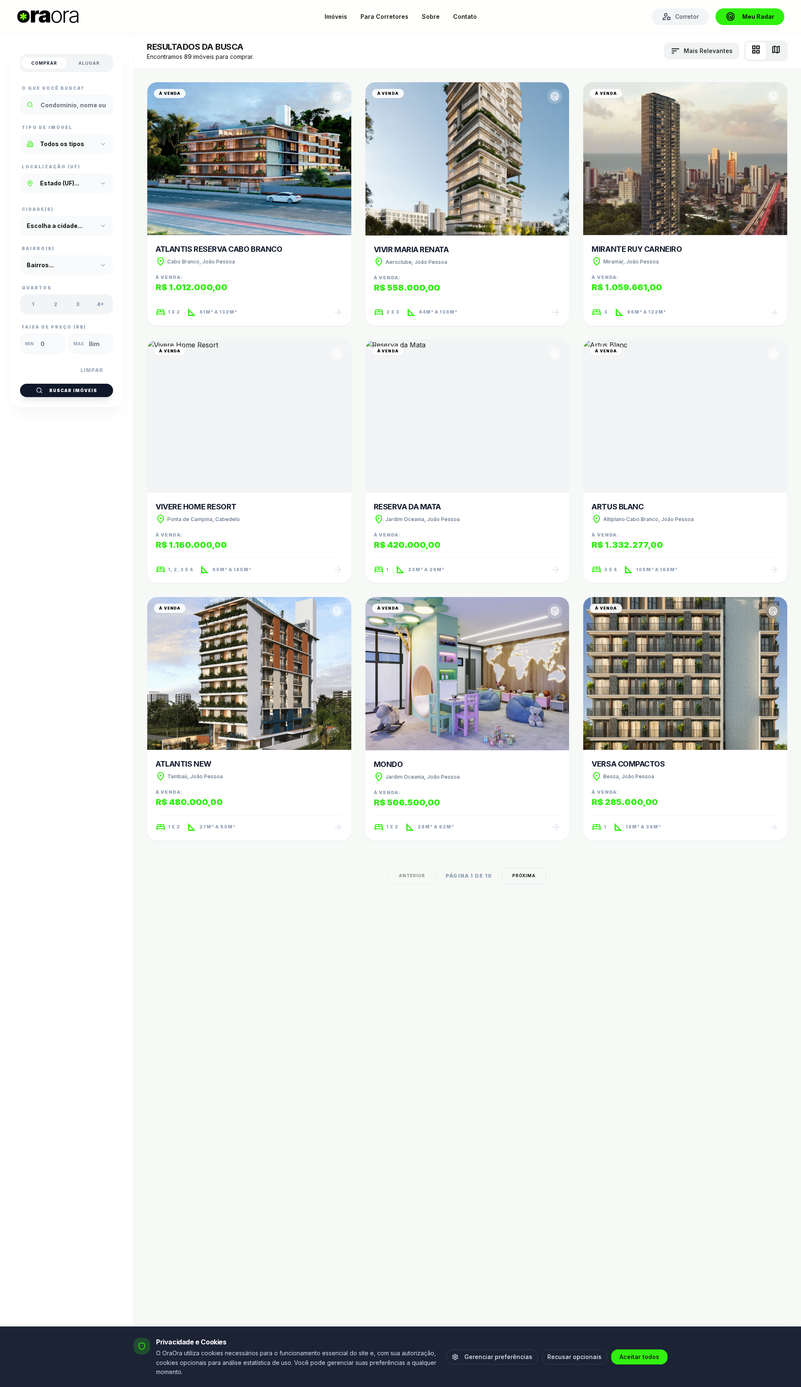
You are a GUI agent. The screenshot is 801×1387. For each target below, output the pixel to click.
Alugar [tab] (89, 63)
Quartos (37, 287)
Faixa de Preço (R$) (54, 326)
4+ (100, 304)
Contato (465, 16)
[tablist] (66, 63)
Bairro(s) (38, 248)
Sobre (431, 16)
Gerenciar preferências (498, 1356)
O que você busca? (53, 88)
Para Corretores (384, 16)
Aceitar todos (639, 1356)
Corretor (680, 17)
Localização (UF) (51, 166)
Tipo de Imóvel (47, 127)
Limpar (92, 370)
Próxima (524, 875)
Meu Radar (749, 17)
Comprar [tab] (44, 63)
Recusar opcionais (574, 1356)
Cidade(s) (38, 209)
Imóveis (336, 16)
